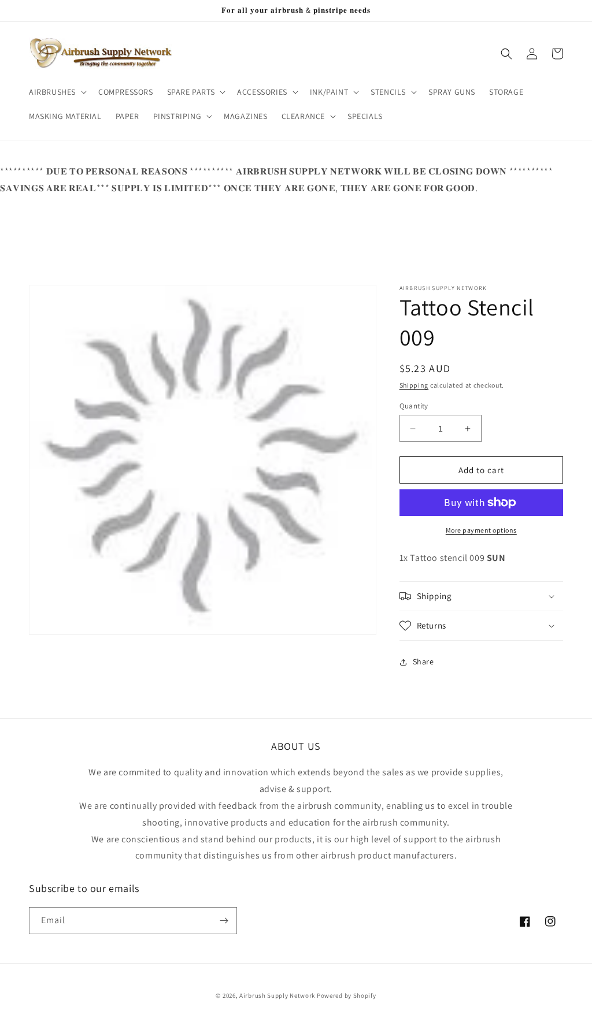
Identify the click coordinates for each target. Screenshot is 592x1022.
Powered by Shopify (346, 995)
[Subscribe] (223, 920)
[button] (56, 92)
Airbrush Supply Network (278, 995)
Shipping (414, 385)
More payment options (481, 530)
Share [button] (423, 661)
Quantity (413, 406)
